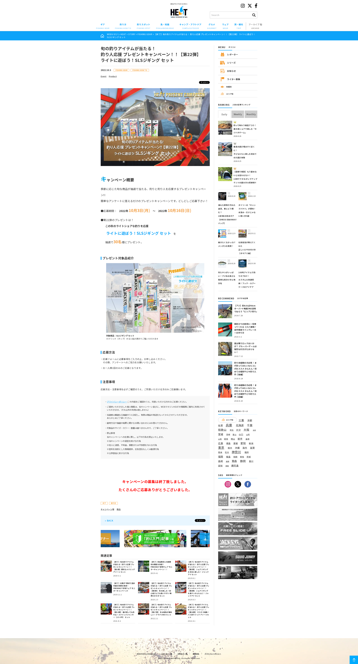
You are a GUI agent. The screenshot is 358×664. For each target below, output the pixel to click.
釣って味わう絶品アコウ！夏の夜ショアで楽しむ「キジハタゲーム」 (245, 129)
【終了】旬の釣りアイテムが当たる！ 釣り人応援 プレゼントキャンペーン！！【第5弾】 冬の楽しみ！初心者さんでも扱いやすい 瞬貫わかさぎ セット (161, 589)
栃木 (230, 448)
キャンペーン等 (107, 509)
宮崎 (228, 434)
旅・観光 (238, 26)
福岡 (220, 456)
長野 (227, 462)
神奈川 (236, 452)
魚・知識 (165, 26)
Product (113, 76)
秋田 (235, 457)
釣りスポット (143, 26)
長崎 (220, 461)
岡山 (233, 439)
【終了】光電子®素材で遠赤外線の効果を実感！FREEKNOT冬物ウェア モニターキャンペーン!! (124, 587)
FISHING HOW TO (139, 70)
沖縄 (237, 448)
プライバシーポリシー (117, 401)
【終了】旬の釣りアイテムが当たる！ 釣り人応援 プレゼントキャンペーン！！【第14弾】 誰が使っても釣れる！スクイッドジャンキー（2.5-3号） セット (124, 610)
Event (103, 76)
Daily (224, 114)
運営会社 (196, 654)
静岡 (243, 461)
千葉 (250, 425)
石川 (227, 452)
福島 (228, 457)
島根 (247, 439)
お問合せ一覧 (183, 654)
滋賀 (252, 447)
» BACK (109, 520)
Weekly (238, 114)
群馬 (242, 457)
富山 (234, 434)
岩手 (240, 438)
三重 (241, 420)
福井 (247, 452)
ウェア (225, 26)
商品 (119, 509)
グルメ (212, 26)
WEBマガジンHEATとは (146, 654)
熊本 (220, 452)
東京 (221, 447)
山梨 (220, 439)
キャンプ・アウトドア (190, 26)
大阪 (246, 429)
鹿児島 (235, 465)
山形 (248, 434)
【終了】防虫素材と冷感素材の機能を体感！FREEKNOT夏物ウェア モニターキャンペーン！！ (161, 566)
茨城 (249, 457)
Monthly (251, 114)
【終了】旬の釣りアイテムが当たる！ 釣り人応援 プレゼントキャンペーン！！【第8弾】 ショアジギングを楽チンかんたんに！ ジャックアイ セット (198, 589)
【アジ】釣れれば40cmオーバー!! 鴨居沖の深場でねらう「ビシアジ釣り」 (246, 308)
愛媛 (235, 443)
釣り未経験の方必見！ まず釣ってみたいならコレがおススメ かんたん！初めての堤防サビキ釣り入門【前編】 (245, 391)
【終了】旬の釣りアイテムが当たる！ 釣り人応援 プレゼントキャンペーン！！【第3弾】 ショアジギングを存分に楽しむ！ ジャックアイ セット (198, 568)
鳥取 (227, 466)
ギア (102, 26)
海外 (244, 448)
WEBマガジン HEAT (116, 34)
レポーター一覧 (166, 654)
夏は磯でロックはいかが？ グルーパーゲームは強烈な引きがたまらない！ (245, 348)
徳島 (228, 443)
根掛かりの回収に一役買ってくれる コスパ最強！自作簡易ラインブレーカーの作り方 (245, 328)
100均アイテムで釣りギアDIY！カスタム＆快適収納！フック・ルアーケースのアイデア (247, 279)
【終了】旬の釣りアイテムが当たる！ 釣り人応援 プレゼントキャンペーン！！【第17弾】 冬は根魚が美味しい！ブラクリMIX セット (161, 609)
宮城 (220, 434)
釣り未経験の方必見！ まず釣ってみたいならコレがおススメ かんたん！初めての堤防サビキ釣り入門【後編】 (245, 368)
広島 (220, 443)
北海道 (240, 425)
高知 (220, 465)
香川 (251, 461)
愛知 (243, 443)
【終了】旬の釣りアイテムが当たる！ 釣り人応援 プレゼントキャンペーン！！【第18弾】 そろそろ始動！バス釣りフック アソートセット (198, 610)
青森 (234, 461)
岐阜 (226, 439)
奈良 (254, 430)
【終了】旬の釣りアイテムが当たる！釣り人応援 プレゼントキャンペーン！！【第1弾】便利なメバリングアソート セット (124, 567)
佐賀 (220, 425)
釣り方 (123, 26)
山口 (241, 434)
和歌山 (222, 429)
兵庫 (229, 425)
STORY (131, 34)
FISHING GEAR (144, 34)
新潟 (251, 443)
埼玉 (232, 430)
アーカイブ (254, 26)
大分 (238, 430)
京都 (249, 420)
